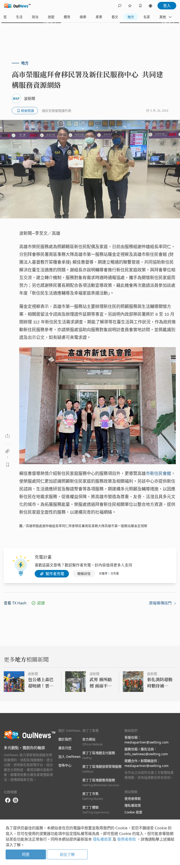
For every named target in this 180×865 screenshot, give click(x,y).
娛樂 (83, 17)
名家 (146, 17)
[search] (119, 5)
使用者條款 (132, 798)
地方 (131, 17)
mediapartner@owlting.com (146, 742)
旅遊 (51, 17)
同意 (26, 854)
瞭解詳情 (83, 573)
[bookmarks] (140, 5)
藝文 (115, 17)
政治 (35, 17)
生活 (19, 17)
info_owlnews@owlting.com (146, 754)
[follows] (130, 5)
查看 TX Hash (15, 603)
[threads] (15, 800)
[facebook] (8, 800)
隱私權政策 (132, 805)
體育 (67, 17)
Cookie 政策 (133, 812)
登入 (167, 5)
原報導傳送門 (160, 603)
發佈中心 (64, 765)
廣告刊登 (64, 748)
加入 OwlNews (69, 756)
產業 (99, 17)
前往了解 (67, 854)
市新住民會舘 (158, 473)
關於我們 (64, 739)
